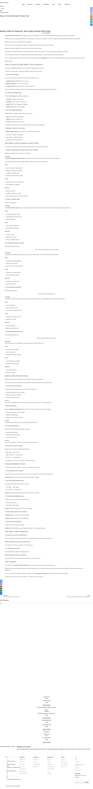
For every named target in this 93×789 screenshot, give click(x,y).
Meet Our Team (64, 761)
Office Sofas (22, 764)
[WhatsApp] (46, 589)
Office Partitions (22, 771)
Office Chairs (22, 761)
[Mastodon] (46, 583)
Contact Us (77, 761)
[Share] (46, 594)
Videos (48, 761)
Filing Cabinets (22, 768)
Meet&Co (77, 767)
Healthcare (35, 766)
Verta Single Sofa (46, 724)
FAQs (48, 771)
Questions (49, 773)
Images (48, 759)
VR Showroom (64, 766)
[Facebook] (46, 581)
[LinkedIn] (46, 592)
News (76, 759)
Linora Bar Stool (46, 700)
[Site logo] (4, 2)
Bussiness (35, 759)
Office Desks (22, 759)
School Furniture (23, 773)
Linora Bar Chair (47, 737)
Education (35, 761)
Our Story (63, 759)
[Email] (46, 585)
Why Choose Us (64, 764)
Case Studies (50, 764)
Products (22, 757)
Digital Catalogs (50, 766)
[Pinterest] (46, 587)
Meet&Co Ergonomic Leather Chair (46, 713)
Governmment (36, 764)
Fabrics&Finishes (51, 768)
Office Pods (21, 766)
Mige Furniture (78, 770)
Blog (76, 757)
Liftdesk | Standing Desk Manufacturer (80, 765)
